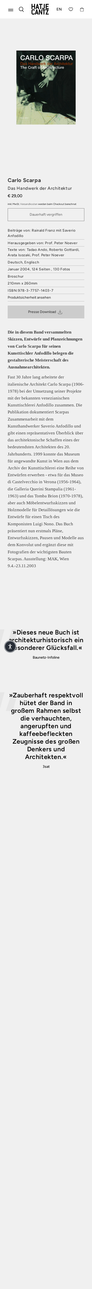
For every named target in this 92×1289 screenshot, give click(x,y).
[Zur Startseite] (40, 9)
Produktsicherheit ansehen (29, 297)
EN (59, 9)
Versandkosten (29, 204)
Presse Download (42, 312)
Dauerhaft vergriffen (46, 214)
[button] (10, 646)
